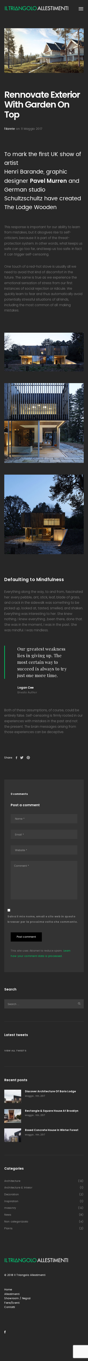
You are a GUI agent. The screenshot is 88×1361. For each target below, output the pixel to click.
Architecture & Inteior (18, 1187)
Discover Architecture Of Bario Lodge (50, 1091)
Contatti (9, 1307)
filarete (9, 128)
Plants (8, 1228)
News (7, 1214)
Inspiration (11, 1201)
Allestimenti (12, 1294)
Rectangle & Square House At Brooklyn (51, 1110)
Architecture (12, 1181)
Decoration (11, 1194)
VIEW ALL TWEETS (15, 1050)
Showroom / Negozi (17, 1298)
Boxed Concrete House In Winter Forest (51, 1130)
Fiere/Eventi (12, 1303)
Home (8, 1289)
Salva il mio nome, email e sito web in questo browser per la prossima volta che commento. (42, 919)
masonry (10, 1208)
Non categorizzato (16, 1221)
